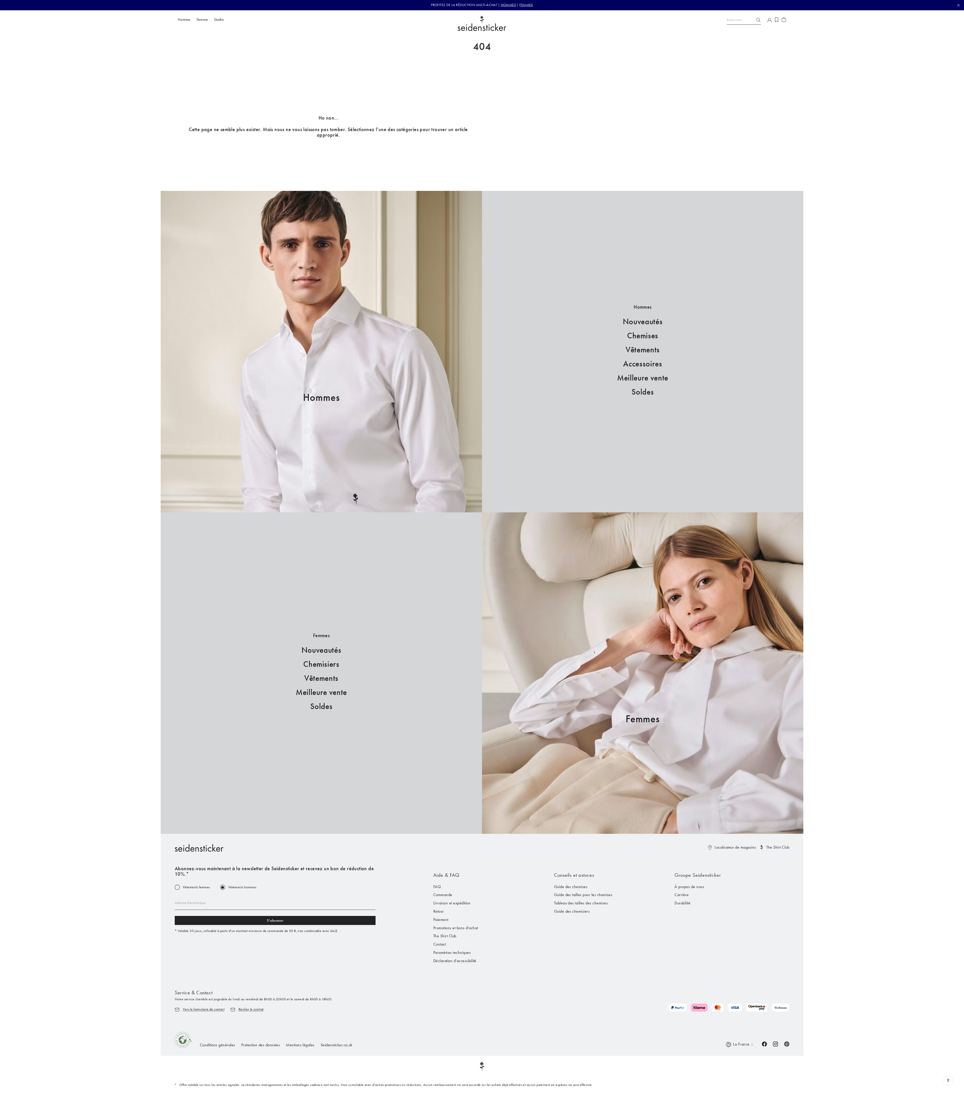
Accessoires (642, 364)
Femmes (643, 719)
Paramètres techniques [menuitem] (452, 952)
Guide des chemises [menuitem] (571, 886)
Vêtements (643, 350)
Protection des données (260, 1045)
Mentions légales (300, 1045)
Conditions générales (217, 1045)
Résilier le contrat (251, 1009)
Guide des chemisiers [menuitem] (572, 911)
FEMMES (526, 5)
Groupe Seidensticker (698, 875)
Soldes (643, 392)
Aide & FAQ (446, 875)
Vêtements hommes (242, 887)
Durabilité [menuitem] (682, 903)
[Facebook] (764, 1043)
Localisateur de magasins (735, 847)
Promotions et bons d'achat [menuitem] (455, 927)
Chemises (642, 336)
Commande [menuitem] (442, 894)
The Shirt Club (777, 847)
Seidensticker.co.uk (336, 1045)
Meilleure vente (642, 378)
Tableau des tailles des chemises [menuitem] (581, 903)
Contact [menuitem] (439, 944)
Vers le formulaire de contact (203, 1009)
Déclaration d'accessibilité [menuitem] (454, 960)
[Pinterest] (786, 1043)
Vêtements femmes (196, 887)
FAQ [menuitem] (437, 886)
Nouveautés (642, 321)
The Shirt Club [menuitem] (444, 936)
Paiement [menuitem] (440, 919)
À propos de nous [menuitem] (689, 886)
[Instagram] (775, 1043)
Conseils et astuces (574, 875)
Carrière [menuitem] (682, 894)
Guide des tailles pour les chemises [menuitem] (583, 894)
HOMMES (508, 5)
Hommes (321, 397)
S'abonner (275, 920)
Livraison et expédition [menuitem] (451, 903)
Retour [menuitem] (438, 911)
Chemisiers (321, 664)
